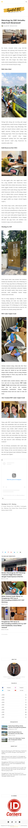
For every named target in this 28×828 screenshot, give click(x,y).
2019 (14, 712)
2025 (14, 697)
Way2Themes (17, 825)
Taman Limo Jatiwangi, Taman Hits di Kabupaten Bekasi (16, 739)
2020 (14, 709)
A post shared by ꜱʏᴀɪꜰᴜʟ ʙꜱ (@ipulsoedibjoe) (14, 495)
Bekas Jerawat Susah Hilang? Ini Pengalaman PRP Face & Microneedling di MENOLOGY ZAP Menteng (13, 758)
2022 (14, 704)
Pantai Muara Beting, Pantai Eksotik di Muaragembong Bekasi (17, 726)
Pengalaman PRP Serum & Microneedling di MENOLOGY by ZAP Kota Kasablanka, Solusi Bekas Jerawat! (13, 763)
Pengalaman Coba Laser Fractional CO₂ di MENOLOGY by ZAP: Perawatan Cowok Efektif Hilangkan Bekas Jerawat (13, 775)
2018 (14, 714)
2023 (14, 702)
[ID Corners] (14, 816)
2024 (14, 699)
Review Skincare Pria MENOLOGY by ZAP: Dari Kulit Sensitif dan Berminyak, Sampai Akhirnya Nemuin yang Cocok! (13, 769)
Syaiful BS (7, 25)
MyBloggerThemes (14, 826)
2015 (14, 717)
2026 (14, 694)
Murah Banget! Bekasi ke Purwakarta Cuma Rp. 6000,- (15, 732)
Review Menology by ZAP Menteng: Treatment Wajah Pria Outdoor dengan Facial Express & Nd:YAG (13, 574)
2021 (14, 707)
